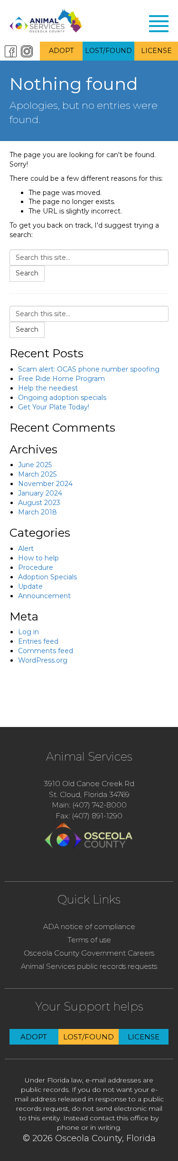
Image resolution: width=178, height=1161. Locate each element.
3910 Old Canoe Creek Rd (89, 783)
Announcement (44, 596)
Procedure (35, 567)
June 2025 (35, 465)
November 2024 (45, 483)
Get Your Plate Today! (53, 407)
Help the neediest (48, 388)
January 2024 (40, 493)
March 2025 (37, 474)
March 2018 (37, 512)
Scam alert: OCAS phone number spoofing (88, 369)
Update (30, 586)
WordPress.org (42, 660)
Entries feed (38, 641)
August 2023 (39, 502)
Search (27, 273)
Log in (28, 632)
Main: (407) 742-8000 (89, 804)
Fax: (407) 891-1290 (89, 815)
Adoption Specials (47, 577)
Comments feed (45, 651)
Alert (26, 548)
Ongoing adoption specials (62, 397)
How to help (38, 558)
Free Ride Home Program (61, 378)
